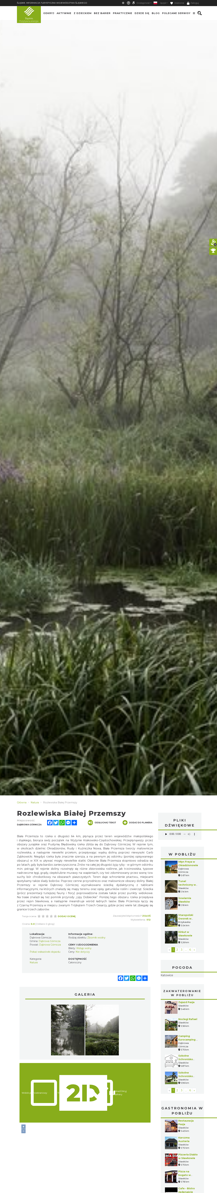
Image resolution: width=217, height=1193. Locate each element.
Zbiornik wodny (96, 937)
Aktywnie (64, 13)
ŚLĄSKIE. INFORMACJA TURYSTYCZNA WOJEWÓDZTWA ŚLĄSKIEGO (52, 3)
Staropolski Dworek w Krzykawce (185, 919)
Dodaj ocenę (67, 916)
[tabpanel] (68, 1031)
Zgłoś (146, 915)
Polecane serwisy (176, 13)
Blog (156, 13)
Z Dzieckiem (83, 13)
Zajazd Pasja (186, 1023)
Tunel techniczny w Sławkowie (187, 885)
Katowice (182, 986)
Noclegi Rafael (187, 1040)
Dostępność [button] (143, 3)
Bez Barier (102, 13)
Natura (34, 962)
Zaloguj (194, 3)
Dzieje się (142, 13)
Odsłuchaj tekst (105, 822)
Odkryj (48, 13)
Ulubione (179, 3)
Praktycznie (122, 13)
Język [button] (163, 3)
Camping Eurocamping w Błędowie (188, 1061)
